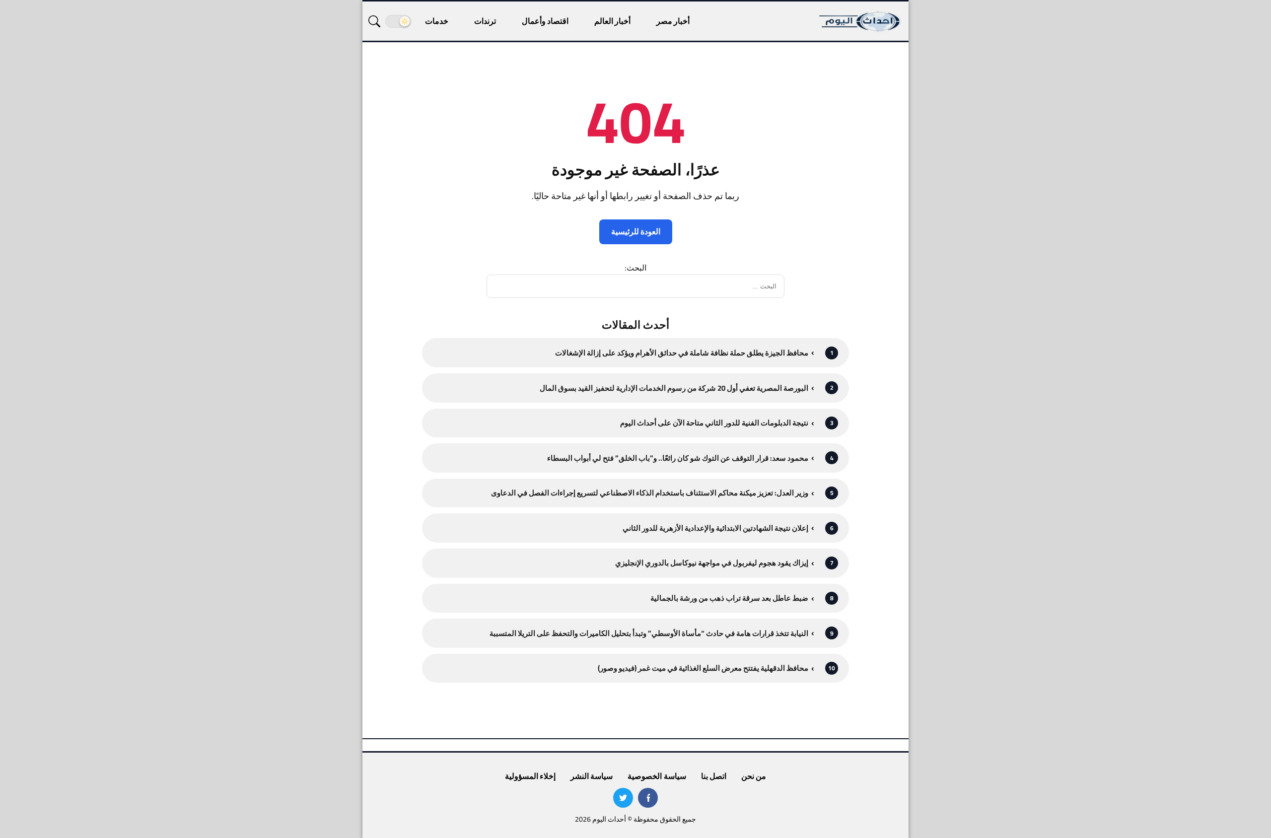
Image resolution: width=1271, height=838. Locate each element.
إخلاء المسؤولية (530, 775)
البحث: (635, 267)
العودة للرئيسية (635, 231)
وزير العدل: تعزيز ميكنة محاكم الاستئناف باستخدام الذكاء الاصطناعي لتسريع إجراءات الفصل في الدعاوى (649, 493)
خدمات (436, 20)
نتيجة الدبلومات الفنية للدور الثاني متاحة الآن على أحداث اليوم (714, 423)
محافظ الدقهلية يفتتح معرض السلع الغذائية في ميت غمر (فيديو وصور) (703, 668)
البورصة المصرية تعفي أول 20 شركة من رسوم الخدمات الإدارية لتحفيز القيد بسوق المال (674, 388)
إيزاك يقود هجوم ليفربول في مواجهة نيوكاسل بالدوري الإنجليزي (711, 563)
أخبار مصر (673, 20)
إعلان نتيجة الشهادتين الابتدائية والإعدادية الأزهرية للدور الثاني (715, 528)
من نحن (753, 775)
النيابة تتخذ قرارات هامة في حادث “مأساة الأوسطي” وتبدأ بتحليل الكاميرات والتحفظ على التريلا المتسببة (649, 633)
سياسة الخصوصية (657, 775)
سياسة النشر (591, 775)
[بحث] (374, 21)
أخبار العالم (612, 20)
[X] (623, 798)
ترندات (485, 20)
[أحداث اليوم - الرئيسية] (860, 21)
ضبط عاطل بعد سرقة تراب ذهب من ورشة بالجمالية (729, 598)
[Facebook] (648, 798)
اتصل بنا (713, 775)
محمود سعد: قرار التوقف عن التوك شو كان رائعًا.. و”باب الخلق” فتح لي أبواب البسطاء (677, 458)
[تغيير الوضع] (398, 21)
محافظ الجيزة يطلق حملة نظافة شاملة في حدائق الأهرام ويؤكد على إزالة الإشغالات (681, 353)
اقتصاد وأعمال (545, 20)
